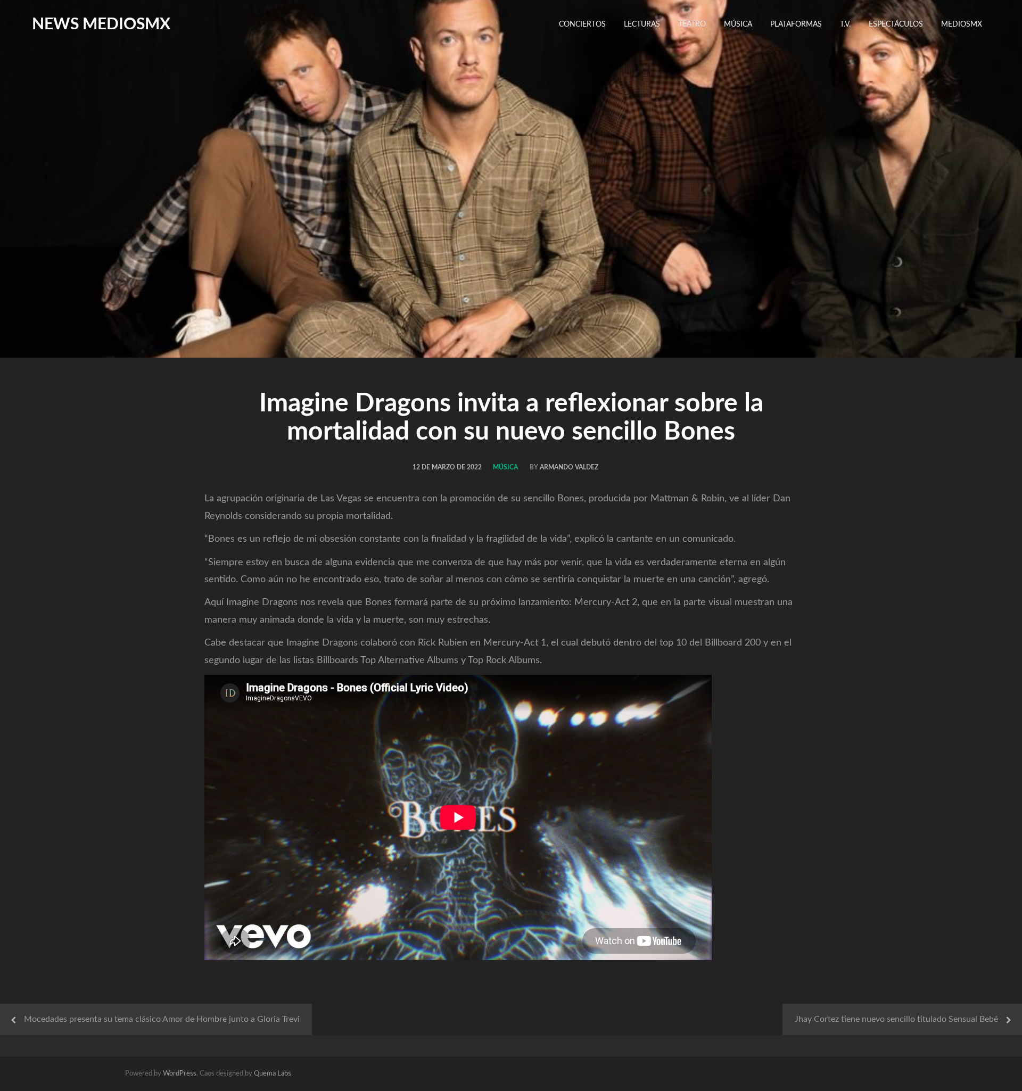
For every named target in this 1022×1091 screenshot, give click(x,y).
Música (738, 24)
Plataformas (796, 24)
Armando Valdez (569, 467)
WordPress (179, 1073)
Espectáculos (896, 24)
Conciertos (582, 24)
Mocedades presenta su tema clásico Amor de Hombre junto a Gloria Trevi (162, 1019)
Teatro (692, 24)
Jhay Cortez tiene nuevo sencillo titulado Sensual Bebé (896, 1019)
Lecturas (642, 24)
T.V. (845, 24)
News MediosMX (101, 24)
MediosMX (961, 24)
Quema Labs (272, 1073)
